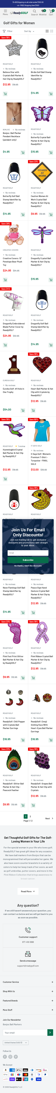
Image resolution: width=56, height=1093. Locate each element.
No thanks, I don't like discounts (27, 566)
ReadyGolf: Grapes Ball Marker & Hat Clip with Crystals (41, 787)
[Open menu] (5, 11)
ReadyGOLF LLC (15, 1087)
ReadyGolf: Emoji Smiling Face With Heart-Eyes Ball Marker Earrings (42, 726)
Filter (9, 31)
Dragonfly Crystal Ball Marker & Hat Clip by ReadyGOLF (41, 261)
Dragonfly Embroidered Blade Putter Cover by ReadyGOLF (14, 327)
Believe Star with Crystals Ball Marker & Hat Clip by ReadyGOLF (13, 75)
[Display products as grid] (47, 31)
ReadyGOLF (8, 64)
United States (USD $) (13, 1042)
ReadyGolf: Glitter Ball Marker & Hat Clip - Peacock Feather (13, 787)
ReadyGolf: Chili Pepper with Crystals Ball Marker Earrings (14, 725)
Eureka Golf (9, 380)
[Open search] (34, 11)
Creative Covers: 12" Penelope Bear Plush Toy (12, 261)
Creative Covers (10, 250)
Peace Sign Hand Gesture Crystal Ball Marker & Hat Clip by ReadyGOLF (40, 592)
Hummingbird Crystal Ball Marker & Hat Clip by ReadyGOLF (13, 453)
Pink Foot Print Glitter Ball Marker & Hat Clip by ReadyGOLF (13, 659)
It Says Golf (36, 446)
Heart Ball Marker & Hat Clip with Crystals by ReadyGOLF (42, 392)
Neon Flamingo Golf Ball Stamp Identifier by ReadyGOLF (14, 591)
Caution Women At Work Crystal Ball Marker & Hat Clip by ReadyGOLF (40, 201)
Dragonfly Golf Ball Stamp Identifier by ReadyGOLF (40, 327)
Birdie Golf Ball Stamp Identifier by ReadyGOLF (41, 75)
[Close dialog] (51, 522)
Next (47, 818)
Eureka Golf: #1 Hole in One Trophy (13, 390)
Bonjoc (6, 129)
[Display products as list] (52, 31)
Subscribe (28, 560)
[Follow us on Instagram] (10, 1057)
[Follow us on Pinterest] (16, 1057)
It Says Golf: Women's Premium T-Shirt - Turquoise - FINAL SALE (41, 459)
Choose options (33, 479)
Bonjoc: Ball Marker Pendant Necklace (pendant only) (12, 136)
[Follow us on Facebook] (5, 1057)
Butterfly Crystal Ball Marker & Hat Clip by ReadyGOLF (40, 140)
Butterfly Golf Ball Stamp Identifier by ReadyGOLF (12, 199)
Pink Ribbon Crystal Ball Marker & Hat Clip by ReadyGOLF (42, 659)
